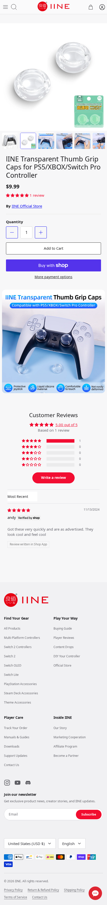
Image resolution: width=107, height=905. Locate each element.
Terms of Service (15, 897)
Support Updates (15, 756)
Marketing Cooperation (70, 737)
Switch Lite (11, 675)
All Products (12, 628)
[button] (18, 195)
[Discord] (28, 783)
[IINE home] (26, 600)
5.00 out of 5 (66, 424)
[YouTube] (17, 783)
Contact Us (11, 765)
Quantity (14, 221)
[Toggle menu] (5, 6)
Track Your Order (15, 728)
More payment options (53, 277)
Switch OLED (12, 665)
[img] (18, 510)
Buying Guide (63, 628)
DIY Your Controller (67, 656)
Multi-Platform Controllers (22, 638)
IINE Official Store (27, 205)
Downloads (11, 746)
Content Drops (64, 647)
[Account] (102, 7)
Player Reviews (64, 638)
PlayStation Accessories (20, 684)
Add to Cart (53, 248)
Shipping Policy (74, 890)
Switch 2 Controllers (18, 647)
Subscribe (88, 814)
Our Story (60, 728)
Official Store (62, 665)
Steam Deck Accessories (21, 693)
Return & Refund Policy (43, 890)
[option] (53, 77)
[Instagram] (7, 783)
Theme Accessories (17, 702)
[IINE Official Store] (53, 6)
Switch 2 (9, 656)
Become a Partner (66, 756)
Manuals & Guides (16, 737)
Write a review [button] (53, 477)
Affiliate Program (65, 746)
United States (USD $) (26, 843)
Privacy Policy (13, 890)
